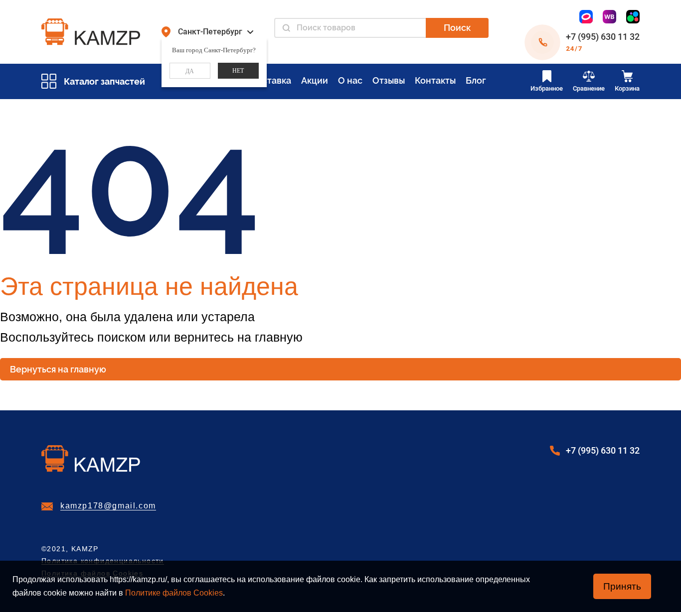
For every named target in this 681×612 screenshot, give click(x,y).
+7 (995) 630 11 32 (603, 36)
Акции (314, 80)
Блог (476, 80)
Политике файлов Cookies (174, 593)
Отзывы (388, 80)
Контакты (435, 80)
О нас (350, 80)
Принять (622, 586)
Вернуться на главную (58, 369)
